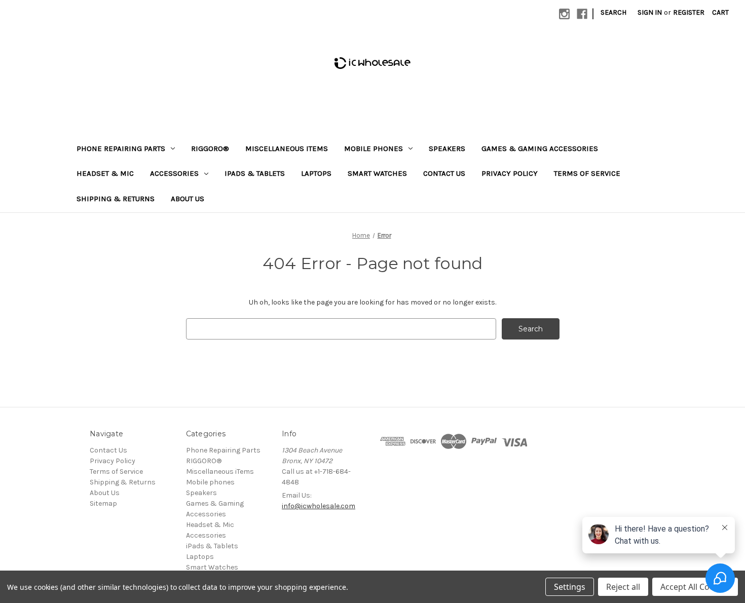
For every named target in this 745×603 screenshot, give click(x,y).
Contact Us (444, 173)
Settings (569, 586)
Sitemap (103, 503)
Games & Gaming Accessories (539, 148)
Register (688, 12)
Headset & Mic (105, 173)
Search (613, 12)
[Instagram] (564, 14)
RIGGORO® (210, 148)
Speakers (447, 148)
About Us (187, 198)
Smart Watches (377, 173)
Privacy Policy (509, 173)
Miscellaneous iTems (286, 148)
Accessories (174, 173)
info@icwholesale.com (318, 506)
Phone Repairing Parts (121, 148)
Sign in (650, 12)
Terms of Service (587, 173)
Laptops (316, 173)
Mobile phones (373, 148)
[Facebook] (582, 14)
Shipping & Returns (116, 198)
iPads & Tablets (255, 173)
